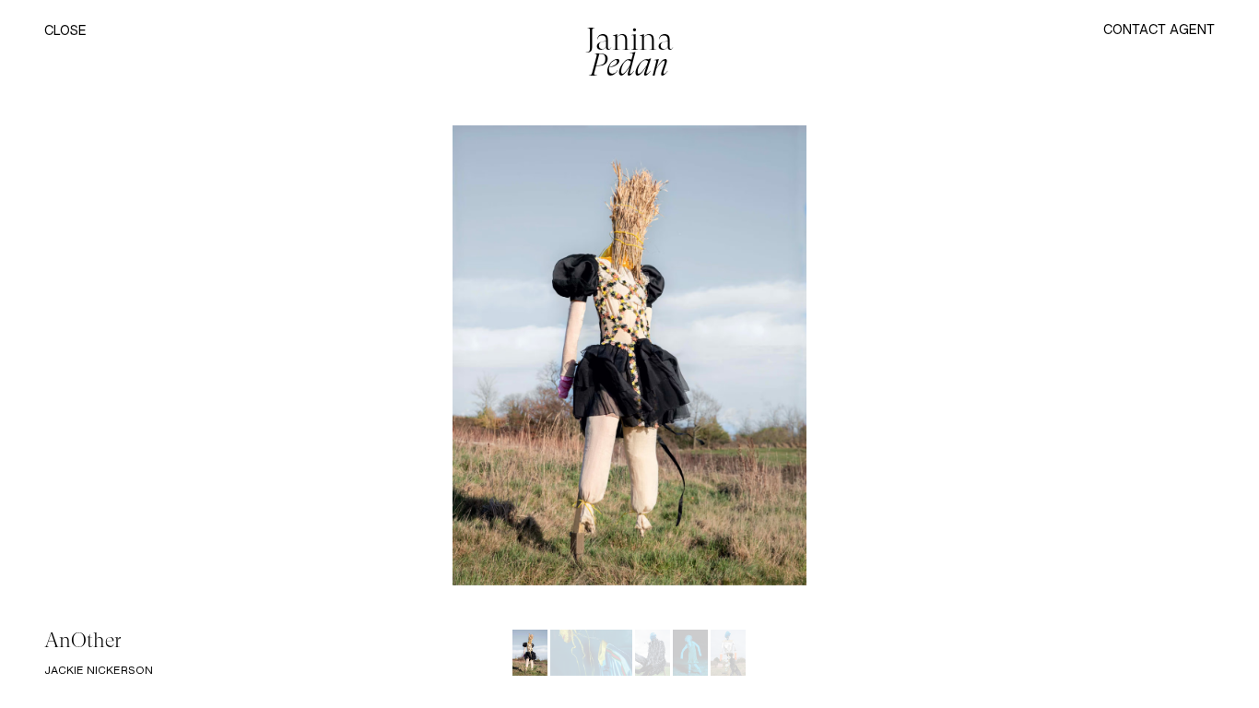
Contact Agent (1159, 29)
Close (65, 31)
